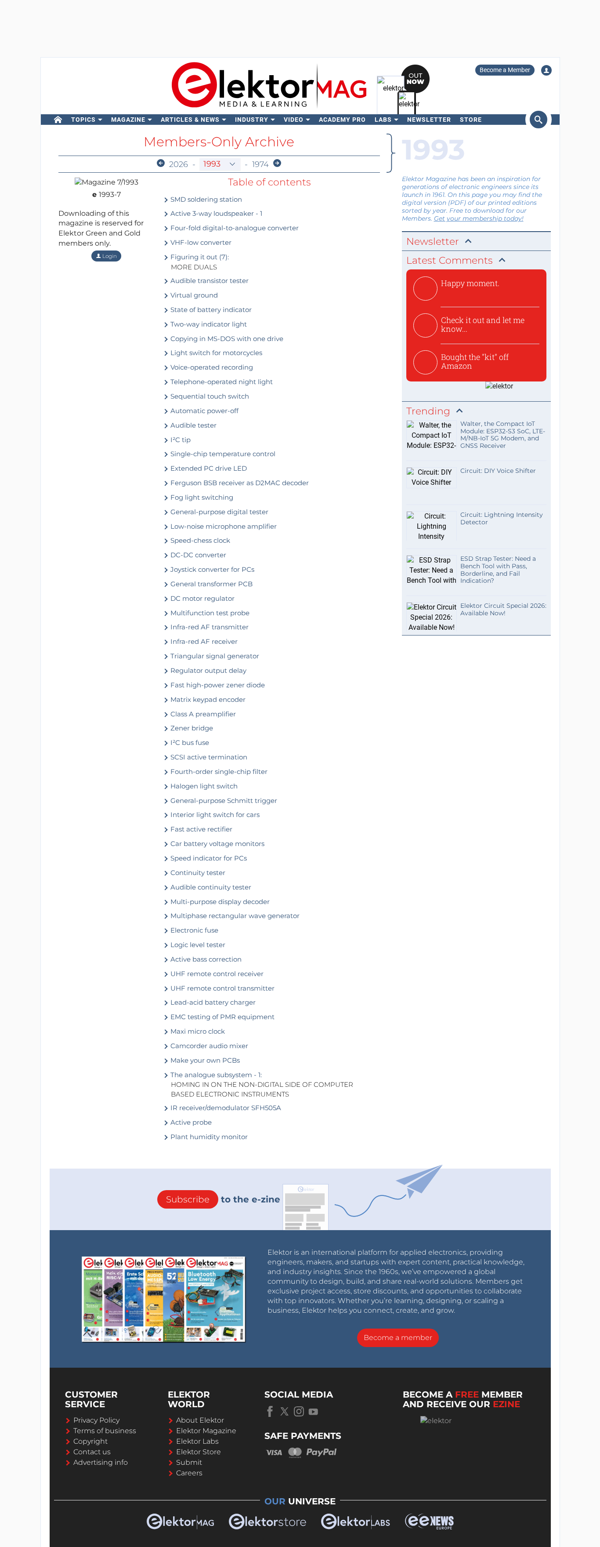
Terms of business (104, 1431)
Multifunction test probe (209, 613)
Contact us (92, 1452)
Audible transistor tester (209, 280)
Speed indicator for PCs (208, 858)
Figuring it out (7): (199, 257)
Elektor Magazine (206, 1431)
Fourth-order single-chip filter (218, 771)
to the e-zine (223, 1199)
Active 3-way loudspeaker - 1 (215, 213)
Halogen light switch (203, 786)
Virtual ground (193, 295)
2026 (178, 164)
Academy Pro (342, 119)
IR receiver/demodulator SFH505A (225, 1108)
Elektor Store (198, 1452)
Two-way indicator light (208, 324)
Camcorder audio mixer (208, 1046)
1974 (260, 164)
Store (471, 119)
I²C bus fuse (189, 742)
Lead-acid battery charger (212, 1002)
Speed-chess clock (199, 540)
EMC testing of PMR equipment (222, 1017)
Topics (83, 119)
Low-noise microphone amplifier (223, 526)
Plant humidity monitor (208, 1137)
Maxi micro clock (197, 1031)
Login (109, 256)
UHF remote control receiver (216, 974)
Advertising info (100, 1462)
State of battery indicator (210, 309)
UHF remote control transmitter (222, 988)
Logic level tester (197, 945)
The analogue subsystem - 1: (215, 1075)
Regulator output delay (207, 670)
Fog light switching (201, 497)
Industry (251, 119)
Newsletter (429, 119)
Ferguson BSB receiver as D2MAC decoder (239, 483)
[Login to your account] (546, 70)
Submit (189, 1462)
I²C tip (180, 440)
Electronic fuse (193, 930)
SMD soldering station (205, 199)
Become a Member (505, 69)
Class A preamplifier (202, 714)
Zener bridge (191, 728)
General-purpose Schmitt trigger (223, 800)
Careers (189, 1473)
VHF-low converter (200, 242)
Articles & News (190, 119)
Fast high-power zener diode (217, 685)
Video (294, 119)
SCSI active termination (208, 757)
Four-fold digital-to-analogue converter (234, 228)
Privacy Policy (96, 1420)
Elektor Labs (197, 1441)
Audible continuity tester (210, 887)
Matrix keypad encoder (207, 699)
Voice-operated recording (211, 367)
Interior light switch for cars (214, 814)
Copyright (90, 1441)
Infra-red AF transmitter (209, 627)
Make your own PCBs (204, 1060)
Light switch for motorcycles (215, 353)
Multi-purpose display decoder (219, 901)
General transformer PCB (211, 584)
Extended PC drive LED (208, 468)
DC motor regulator (202, 598)
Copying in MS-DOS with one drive (226, 338)
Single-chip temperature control (222, 454)
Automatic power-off (204, 411)
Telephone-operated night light (221, 382)
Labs (383, 119)
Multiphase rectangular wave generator (234, 915)
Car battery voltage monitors (216, 843)
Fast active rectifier (200, 829)
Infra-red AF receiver (203, 641)
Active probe (190, 1122)
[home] (58, 119)
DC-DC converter (197, 555)
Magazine (128, 119)
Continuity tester (197, 872)
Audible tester (193, 425)
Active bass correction (205, 959)
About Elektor (200, 1420)
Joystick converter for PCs (211, 569)
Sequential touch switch (209, 396)
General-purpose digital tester (218, 512)
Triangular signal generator (214, 656)
